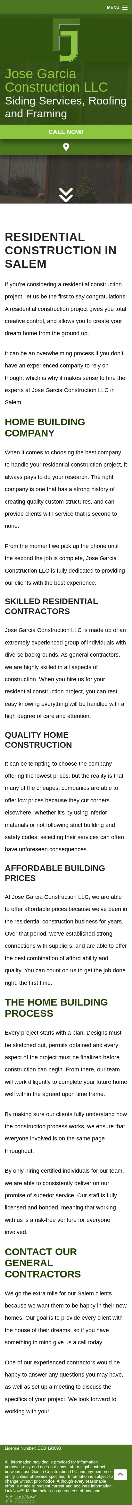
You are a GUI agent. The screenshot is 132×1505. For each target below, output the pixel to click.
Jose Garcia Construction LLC (56, 80)
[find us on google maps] (66, 147)
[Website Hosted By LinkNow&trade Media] (21, 1498)
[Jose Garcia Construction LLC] (66, 40)
